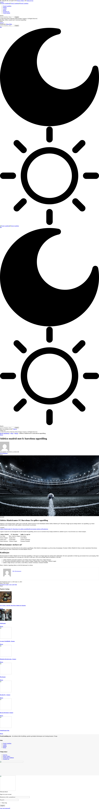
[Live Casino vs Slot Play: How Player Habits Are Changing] (6, 602)
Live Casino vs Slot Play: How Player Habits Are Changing (13, 605)
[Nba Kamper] (6, 674)
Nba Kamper (3, 676)
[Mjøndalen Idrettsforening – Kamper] (6, 656)
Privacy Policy (20, 0)
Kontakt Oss (6, 759)
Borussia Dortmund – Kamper (6, 712)
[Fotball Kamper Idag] (6, 727)
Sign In (15, 429)
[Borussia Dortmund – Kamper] (6, 709)
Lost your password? (5, 808)
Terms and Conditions (8, 757)
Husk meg (4, 802)
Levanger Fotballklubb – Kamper (7, 641)
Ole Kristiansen (4, 453)
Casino (4, 744)
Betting (5, 746)
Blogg (1, 434)
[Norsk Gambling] (14, 3)
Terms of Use (30, 0)
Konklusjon (45, 529)
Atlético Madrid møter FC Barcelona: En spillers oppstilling (14, 529)
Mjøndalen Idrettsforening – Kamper (8, 659)
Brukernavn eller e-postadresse (7, 797)
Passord (2, 800)
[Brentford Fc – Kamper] (6, 691)
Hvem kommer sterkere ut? (35, 529)
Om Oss (5, 754)
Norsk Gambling (7, 743)
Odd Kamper (3, 623)
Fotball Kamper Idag (4, 730)
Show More (9, 24)
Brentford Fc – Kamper (5, 694)
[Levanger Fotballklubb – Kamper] (6, 638)
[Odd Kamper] (6, 620)
